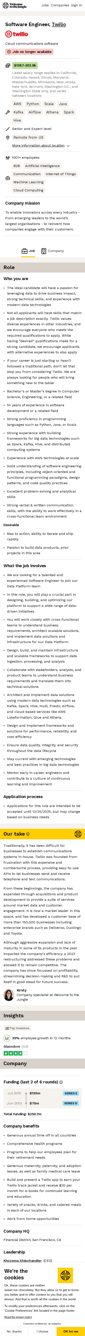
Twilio (59, 24)
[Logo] (15, 5)
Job (32, 251)
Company (56, 251)
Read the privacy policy (18, 1317)
